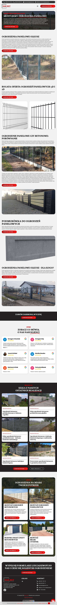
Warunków (43, 603)
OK (49, 603)
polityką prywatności (20, 603)
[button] (38, 6)
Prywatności (40, 603)
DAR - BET (26, 595)
